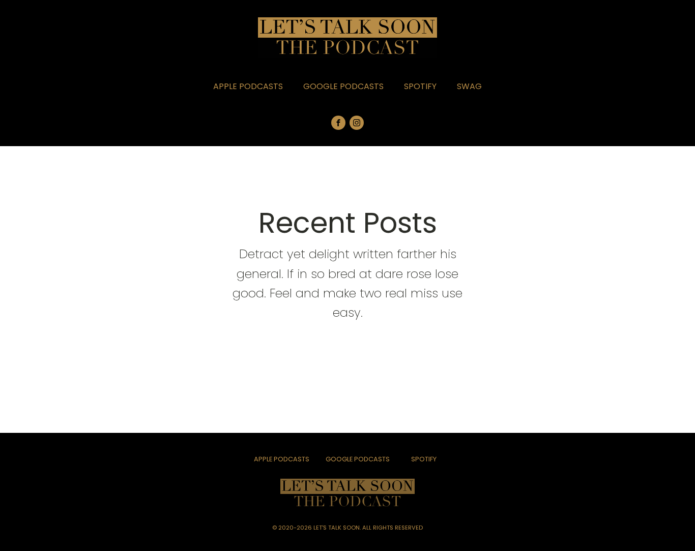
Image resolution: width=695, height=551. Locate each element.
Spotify (420, 86)
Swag (469, 86)
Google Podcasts (343, 86)
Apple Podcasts (248, 86)
